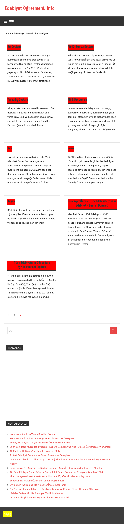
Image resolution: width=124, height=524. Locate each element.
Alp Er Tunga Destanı (81, 46)
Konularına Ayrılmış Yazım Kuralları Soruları (33, 433)
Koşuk (11, 201)
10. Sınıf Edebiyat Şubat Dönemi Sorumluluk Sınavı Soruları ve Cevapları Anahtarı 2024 (56, 471)
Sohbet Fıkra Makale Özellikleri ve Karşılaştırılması (37, 480)
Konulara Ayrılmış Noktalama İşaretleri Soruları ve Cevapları (42, 438)
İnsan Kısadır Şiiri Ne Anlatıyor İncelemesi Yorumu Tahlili (40, 497)
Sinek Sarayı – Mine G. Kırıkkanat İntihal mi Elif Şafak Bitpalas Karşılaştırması (50, 476)
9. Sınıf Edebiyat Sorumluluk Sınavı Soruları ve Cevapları (40, 455)
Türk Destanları (77, 99)
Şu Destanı (14, 46)
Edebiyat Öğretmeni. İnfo (30, 8)
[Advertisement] (62, 385)
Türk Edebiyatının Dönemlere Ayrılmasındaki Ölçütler (32, 264)
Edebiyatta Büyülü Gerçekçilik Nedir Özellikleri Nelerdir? (40, 442)
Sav (9, 148)
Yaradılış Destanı (17, 99)
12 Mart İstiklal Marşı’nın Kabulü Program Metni (35, 450)
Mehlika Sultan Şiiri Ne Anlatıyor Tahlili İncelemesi (37, 493)
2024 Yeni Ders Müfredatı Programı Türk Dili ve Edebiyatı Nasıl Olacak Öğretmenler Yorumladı (60, 446)
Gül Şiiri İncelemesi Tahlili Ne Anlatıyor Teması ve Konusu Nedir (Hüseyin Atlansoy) (54, 488)
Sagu (71, 148)
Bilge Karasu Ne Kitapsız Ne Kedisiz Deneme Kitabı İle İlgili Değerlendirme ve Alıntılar (56, 467)
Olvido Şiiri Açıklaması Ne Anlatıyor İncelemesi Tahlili (38, 484)
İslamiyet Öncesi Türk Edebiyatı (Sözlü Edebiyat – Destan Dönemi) (92, 203)
